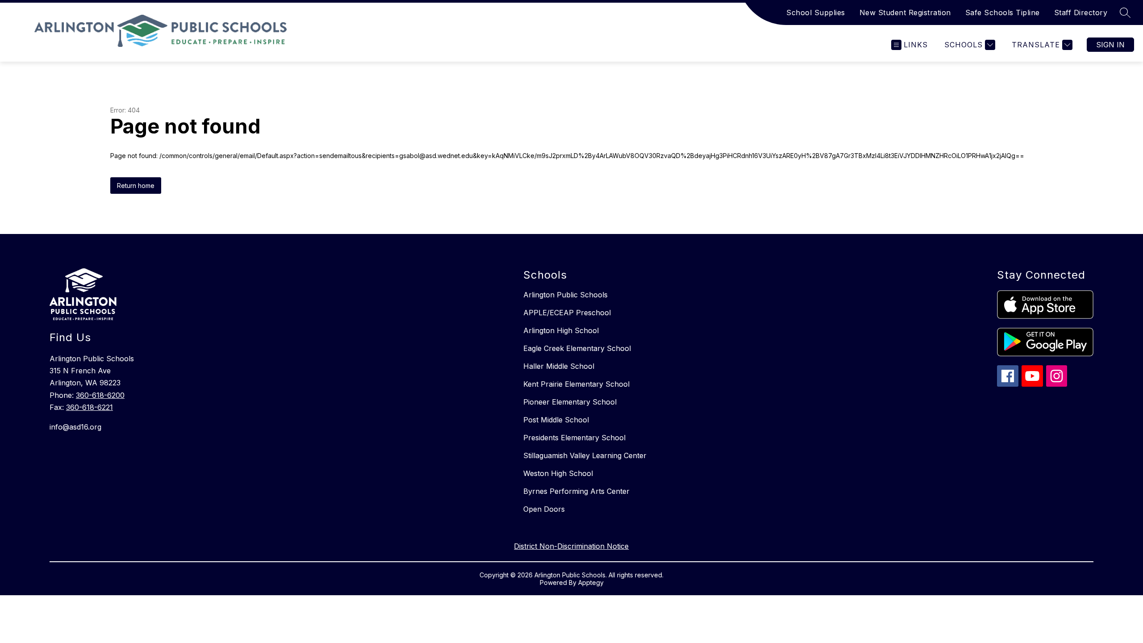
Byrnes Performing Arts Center (576, 491)
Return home (135, 185)
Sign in (1110, 44)
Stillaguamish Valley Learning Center (585, 455)
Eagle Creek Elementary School (577, 348)
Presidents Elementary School (574, 437)
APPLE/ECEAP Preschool (567, 312)
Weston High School (558, 473)
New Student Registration (905, 12)
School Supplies (815, 12)
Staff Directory (1081, 12)
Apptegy (591, 582)
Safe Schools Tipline (1002, 12)
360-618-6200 (100, 395)
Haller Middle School (558, 366)
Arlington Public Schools (565, 294)
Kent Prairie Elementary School (576, 384)
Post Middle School (556, 419)
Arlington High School (561, 330)
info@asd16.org (75, 426)
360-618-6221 (89, 407)
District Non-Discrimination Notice (571, 546)
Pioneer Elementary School (570, 401)
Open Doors (544, 509)
